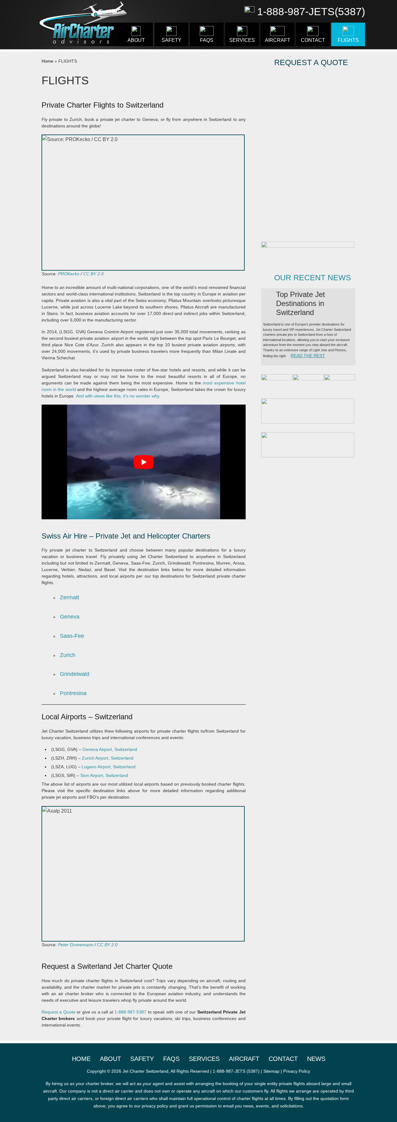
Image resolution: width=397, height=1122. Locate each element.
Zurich (67, 655)
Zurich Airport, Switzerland (107, 758)
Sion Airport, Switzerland (104, 775)
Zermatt (69, 597)
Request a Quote (58, 1011)
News (316, 1058)
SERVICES (242, 40)
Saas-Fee (72, 636)
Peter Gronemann (75, 944)
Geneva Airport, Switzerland (110, 749)
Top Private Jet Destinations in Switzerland (300, 303)
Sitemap (271, 1071)
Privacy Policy (296, 1071)
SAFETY (171, 40)
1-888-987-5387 (130, 1011)
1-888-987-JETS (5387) (236, 1071)
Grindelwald (74, 674)
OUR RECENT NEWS (312, 278)
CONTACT (313, 40)
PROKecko (68, 273)
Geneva (69, 617)
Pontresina (73, 693)
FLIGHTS (348, 40)
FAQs (206, 40)
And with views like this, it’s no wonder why (117, 395)
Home (47, 61)
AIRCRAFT (277, 40)
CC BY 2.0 (93, 273)
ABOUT (136, 40)
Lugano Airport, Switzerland (109, 766)
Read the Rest (308, 355)
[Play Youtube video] (144, 462)
